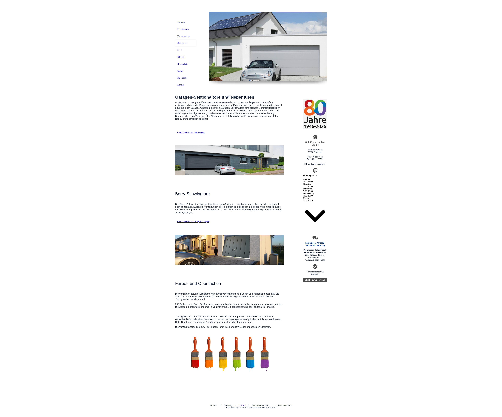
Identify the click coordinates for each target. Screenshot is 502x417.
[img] (268, 46)
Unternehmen (183, 29)
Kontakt (180, 85)
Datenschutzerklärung (260, 405)
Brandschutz (182, 64)
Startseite (181, 22)
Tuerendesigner (183, 36)
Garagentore (182, 43)
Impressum (181, 78)
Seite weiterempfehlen (284, 405)
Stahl (179, 50)
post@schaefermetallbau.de (317, 164)
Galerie (180, 71)
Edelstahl (181, 57)
